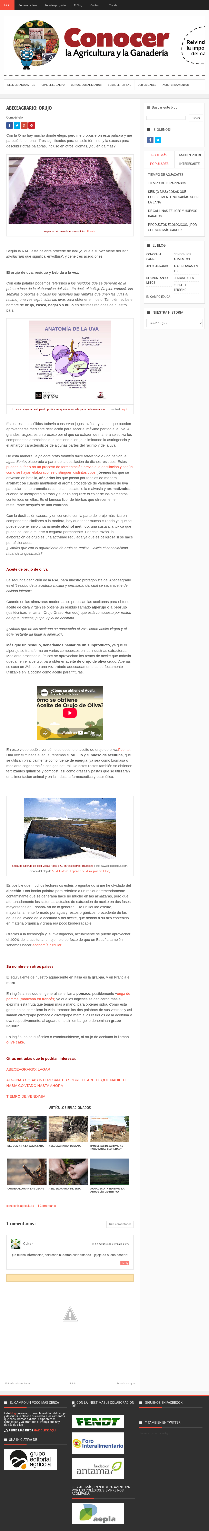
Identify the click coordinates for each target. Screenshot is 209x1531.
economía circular (46, 945)
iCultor (27, 1244)
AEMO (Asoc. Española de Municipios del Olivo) (81, 871)
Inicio (7, 5)
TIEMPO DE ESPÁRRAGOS (167, 183)
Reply (125, 1263)
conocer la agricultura (20, 1205)
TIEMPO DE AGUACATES (165, 175)
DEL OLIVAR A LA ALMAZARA (25, 1145)
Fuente (91, 231)
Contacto (95, 5)
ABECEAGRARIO (157, 266)
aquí (124, 409)
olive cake (15, 1042)
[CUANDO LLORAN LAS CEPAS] (27, 1172)
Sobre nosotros (28, 5)
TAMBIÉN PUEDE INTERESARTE (189, 159)
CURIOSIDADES (184, 278)
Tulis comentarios (120, 1224)
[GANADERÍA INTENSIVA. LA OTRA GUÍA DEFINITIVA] (109, 1172)
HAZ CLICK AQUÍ (45, 1430)
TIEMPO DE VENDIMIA (25, 1096)
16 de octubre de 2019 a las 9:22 (110, 1243)
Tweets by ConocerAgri (154, 1433)
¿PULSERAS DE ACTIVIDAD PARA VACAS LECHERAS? (106, 1147)
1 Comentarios (47, 1205)
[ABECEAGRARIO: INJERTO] (68, 1172)
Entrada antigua (126, 1383)
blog (13, 1413)
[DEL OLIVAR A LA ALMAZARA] (27, 1129)
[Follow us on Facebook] (150, 140)
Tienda (113, 5)
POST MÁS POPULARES (159, 159)
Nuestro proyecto (55, 5)
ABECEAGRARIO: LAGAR (28, 1069)
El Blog (78, 5)
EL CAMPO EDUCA (158, 297)
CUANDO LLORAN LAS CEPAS (25, 1188)
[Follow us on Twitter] (158, 140)
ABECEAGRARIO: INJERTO (65, 1188)
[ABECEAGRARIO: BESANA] (68, 1129)
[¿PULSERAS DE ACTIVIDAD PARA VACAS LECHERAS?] (109, 1129)
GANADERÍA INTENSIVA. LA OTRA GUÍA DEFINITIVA (107, 1190)
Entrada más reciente (17, 1383)
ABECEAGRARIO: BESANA (65, 1145)
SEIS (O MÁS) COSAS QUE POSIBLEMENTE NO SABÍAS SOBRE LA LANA (174, 197)
